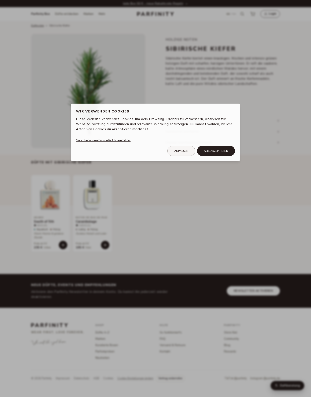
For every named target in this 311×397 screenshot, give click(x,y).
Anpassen (181, 151)
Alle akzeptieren (216, 151)
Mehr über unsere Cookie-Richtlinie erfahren (103, 140)
